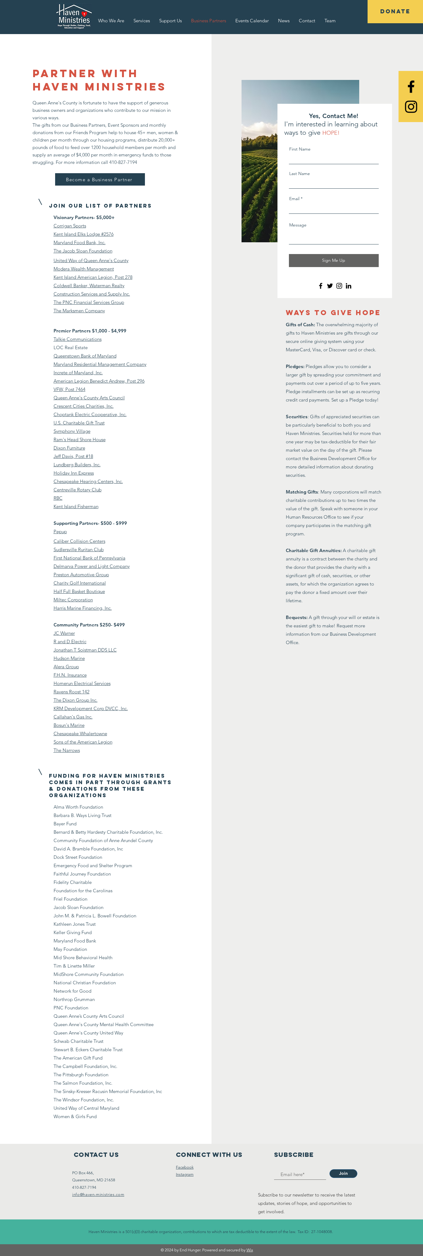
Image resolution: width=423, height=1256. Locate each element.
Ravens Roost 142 (71, 692)
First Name (300, 149)
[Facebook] (321, 286)
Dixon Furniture (69, 448)
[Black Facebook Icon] (411, 86)
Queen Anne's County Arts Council (89, 398)
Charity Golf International (80, 583)
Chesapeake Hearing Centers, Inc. (88, 481)
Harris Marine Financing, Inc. (83, 608)
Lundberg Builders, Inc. (77, 465)
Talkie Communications (78, 339)
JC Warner (64, 633)
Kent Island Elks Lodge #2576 (84, 234)
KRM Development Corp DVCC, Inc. (91, 708)
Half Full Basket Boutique (79, 591)
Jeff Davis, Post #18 (73, 456)
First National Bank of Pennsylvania (89, 558)
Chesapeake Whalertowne (80, 733)
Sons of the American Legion (83, 742)
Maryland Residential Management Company (100, 364)
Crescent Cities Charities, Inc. (84, 406)
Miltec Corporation (73, 600)
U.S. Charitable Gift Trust (79, 423)
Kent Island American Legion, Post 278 (93, 277)
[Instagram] (339, 286)
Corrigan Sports (70, 226)
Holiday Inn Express (74, 473)
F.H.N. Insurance (70, 675)
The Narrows (67, 750)
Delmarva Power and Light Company (92, 566)
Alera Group (66, 667)
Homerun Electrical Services (82, 683)
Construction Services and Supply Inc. (92, 294)
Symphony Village (72, 431)
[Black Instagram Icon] (411, 107)
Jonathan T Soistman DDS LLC (85, 650)
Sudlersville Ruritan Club (79, 549)
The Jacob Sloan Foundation (83, 251)
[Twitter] (330, 286)
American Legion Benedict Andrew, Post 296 (99, 381)
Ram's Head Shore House (80, 439)
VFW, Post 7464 (69, 389)
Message (298, 225)
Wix (249, 1250)
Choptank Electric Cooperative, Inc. (90, 414)
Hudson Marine (69, 658)
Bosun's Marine (69, 725)
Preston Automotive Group (81, 574)
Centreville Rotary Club (78, 490)
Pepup (60, 531)
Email (294, 198)
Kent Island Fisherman (76, 506)
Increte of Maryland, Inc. (78, 372)
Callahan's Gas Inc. (73, 717)
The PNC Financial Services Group (89, 302)
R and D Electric (70, 641)
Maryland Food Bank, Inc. (80, 242)
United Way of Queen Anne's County (91, 260)
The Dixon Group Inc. (76, 700)
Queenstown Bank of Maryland (85, 356)
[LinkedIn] (348, 286)
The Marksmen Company (79, 311)
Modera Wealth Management (84, 269)
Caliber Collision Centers (79, 541)
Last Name (299, 173)
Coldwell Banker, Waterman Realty (89, 285)
